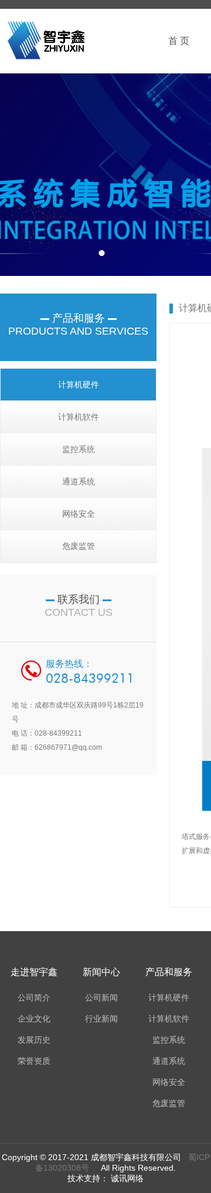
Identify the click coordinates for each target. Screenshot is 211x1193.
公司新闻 (101, 997)
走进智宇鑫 (34, 972)
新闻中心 (101, 972)
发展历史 (34, 1039)
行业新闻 (101, 1018)
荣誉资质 (34, 1061)
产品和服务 (168, 972)
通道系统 (78, 481)
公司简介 (34, 997)
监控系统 (78, 449)
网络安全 (78, 513)
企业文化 (34, 1018)
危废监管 (78, 546)
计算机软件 (78, 417)
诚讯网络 (126, 1178)
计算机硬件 (78, 384)
